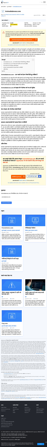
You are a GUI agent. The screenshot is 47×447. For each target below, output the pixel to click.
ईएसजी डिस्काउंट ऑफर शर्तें (5, 426)
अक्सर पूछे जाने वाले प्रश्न (39, 353)
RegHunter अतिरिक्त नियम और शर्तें (38, 431)
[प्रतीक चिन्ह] (4, 2)
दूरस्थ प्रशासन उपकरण (33, 230)
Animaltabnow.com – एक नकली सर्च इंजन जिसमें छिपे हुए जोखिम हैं (16, 61)
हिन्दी (42, 2)
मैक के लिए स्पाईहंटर (27, 409)
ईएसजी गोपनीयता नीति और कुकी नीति (6, 423)
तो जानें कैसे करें (6, 362)
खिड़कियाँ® (21, 42)
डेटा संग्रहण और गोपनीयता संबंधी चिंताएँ (10, 65)
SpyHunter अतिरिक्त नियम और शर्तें (27, 431)
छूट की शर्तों (28, 397)
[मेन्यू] (44, 2)
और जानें (13, 445)
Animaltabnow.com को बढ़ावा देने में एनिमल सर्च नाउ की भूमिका (15, 63)
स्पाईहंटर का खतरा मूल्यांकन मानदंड (16, 431)
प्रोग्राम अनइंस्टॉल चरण (6, 431)
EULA (27, 44)
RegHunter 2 (3, 410)
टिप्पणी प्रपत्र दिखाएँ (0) (6, 202)
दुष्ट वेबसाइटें (9, 6)
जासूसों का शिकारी (3, 407)
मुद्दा (2, 296)
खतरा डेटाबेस (3, 6)
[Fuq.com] (12, 316)
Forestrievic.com (7, 228)
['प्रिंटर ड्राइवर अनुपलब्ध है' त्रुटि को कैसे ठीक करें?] (12, 285)
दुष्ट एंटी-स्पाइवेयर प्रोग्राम (6, 325)
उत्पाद (2, 405)
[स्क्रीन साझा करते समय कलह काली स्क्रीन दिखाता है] (35, 285)
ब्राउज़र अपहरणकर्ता (12, 14)
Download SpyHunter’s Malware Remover (22, 39)
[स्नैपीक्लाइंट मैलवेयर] (35, 220)
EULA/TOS (3, 391)
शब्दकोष (14, 412)
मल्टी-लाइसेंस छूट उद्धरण (32, 176)
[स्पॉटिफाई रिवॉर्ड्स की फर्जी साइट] (12, 251)
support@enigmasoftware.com (25, 379)
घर (1, 431)
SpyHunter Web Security (5, 409)
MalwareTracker (16, 409)
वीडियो (14, 410)
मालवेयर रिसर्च (15, 405)
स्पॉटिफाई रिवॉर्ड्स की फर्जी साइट (10, 258)
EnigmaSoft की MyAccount (38, 379)
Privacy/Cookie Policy (34, 44)
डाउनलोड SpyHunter (16, 176)
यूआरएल (3, 71)
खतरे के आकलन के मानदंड (6, 398)
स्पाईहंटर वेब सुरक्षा (27, 410)
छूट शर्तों (13, 391)
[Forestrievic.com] (12, 220)
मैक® (25, 42)
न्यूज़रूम (37, 407)
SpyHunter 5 (27, 407)
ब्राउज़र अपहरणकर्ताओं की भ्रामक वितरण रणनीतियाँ (13, 67)
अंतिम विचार (5, 69)
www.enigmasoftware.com (8, 373)
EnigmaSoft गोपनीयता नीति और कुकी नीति (7, 421)
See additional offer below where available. (16, 44)
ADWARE (9, 230)
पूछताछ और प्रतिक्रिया (39, 410)
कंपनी (37, 405)
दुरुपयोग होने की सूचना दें (40, 412)
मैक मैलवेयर (14, 325)
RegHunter (27, 412)
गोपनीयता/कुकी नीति (8, 391)
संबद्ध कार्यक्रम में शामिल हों (40, 409)
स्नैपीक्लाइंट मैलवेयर (30, 228)
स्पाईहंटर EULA (3, 418)
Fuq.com (5, 323)
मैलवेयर (26, 230)
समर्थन (26, 405)
